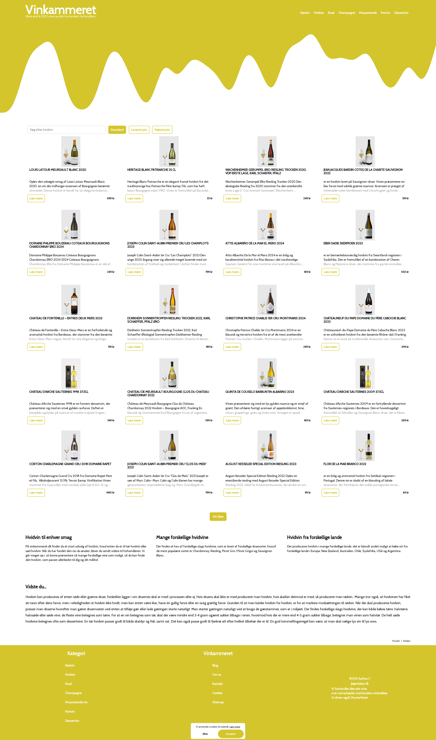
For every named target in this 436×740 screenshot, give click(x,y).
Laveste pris (139, 130)
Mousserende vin (76, 702)
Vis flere (218, 516)
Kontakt (217, 684)
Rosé (331, 13)
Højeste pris (162, 130)
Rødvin (305, 13)
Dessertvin (401, 13)
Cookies (217, 693)
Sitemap (218, 702)
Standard (117, 130)
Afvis (205, 733)
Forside (396, 641)
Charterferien (359, 697)
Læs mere (36, 198)
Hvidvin (319, 13)
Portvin (385, 13)
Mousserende (368, 13)
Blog (215, 665)
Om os (216, 674)
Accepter (231, 733)
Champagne (347, 13)
